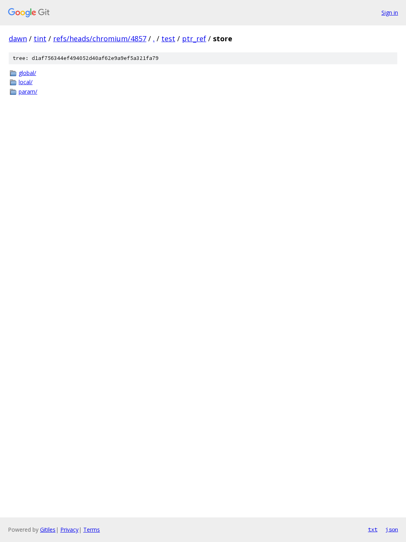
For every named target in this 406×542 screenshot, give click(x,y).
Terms (91, 529)
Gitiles (48, 529)
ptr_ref (194, 38)
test (168, 38)
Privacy (69, 529)
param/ (28, 91)
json (391, 529)
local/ (26, 82)
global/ (27, 73)
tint (40, 38)
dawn (18, 38)
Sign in (389, 12)
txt (372, 529)
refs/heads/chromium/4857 (99, 38)
